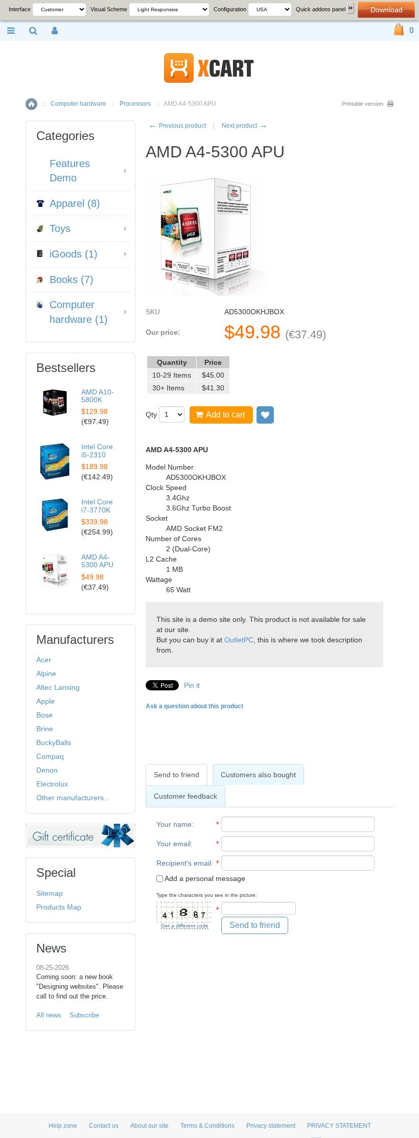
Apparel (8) (75, 203)
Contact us (104, 1125)
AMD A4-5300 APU (97, 561)
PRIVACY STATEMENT (339, 1125)
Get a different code (184, 925)
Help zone (63, 1125)
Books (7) (72, 279)
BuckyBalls (53, 742)
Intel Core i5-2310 (97, 450)
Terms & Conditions (207, 1125)
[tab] (176, 774)
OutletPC (238, 640)
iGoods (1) (74, 254)
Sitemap (49, 893)
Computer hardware (78, 103)
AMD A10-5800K (97, 396)
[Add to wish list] (265, 415)
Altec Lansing (58, 687)
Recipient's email (183, 863)
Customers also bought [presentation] (258, 775)
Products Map (58, 907)
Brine (44, 729)
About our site (149, 1125)
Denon (47, 770)
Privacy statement (270, 1125)
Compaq (50, 756)
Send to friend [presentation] (176, 775)
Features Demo (70, 171)
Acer (43, 660)
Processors (135, 103)
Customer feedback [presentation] (185, 796)
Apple (45, 701)
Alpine (46, 673)
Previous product (177, 125)
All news (48, 1015)
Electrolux (52, 784)
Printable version (362, 104)
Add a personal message (204, 878)
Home (31, 104)
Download (386, 10)
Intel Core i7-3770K (97, 506)
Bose (44, 715)
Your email (173, 844)
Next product (245, 125)
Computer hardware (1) (79, 312)
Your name (174, 824)
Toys (60, 228)
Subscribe (84, 1015)
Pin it (192, 685)
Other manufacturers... (73, 798)
